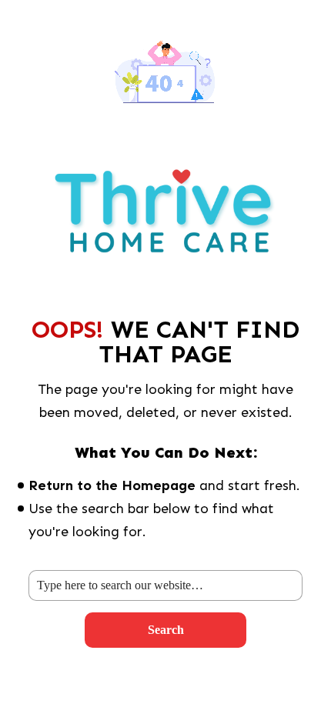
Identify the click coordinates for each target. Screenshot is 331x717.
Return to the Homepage (112, 485)
